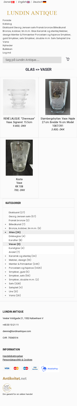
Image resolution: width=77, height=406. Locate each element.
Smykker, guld (17, 272)
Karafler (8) (15, 240)
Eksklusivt (8, 27)
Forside (7, 20)
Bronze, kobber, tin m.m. (17, 31)
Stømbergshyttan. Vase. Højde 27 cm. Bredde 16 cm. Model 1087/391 (58, 122)
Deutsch (38, 2)
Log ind (7, 52)
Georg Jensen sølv (25, 27)
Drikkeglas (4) (17, 236)
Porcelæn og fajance (47, 34)
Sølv (53, 38)
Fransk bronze (44, 27)
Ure (68, 38)
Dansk (7, 2)
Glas (33, 31)
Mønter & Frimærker (23, 34)
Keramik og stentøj (48, 31)
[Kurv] (67, 59)
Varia (6, 42)
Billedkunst (59, 27)
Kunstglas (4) (16, 248)
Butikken (7, 49)
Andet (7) (14, 252)
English (22, 2)
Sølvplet (61, 38)
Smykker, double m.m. (37, 38)
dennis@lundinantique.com (17, 331)
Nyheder (8, 45)
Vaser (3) (14, 244)
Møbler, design (17, 260)
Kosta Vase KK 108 (19, 183)
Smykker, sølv (16, 38)
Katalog (7, 24)
